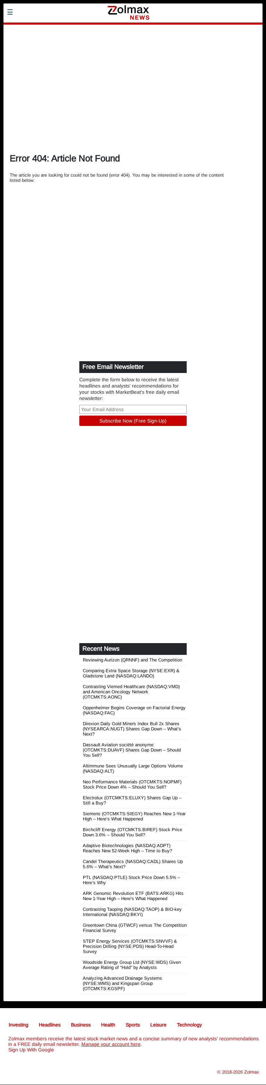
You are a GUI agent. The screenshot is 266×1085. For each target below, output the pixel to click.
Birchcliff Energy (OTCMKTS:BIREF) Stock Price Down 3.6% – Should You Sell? (132, 832)
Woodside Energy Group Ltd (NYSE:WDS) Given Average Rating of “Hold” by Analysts (132, 965)
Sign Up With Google (31, 1049)
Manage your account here (111, 1044)
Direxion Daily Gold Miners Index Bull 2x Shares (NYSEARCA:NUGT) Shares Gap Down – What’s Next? (132, 729)
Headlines (50, 1025)
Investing (18, 1025)
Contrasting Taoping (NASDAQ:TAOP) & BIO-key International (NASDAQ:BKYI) (132, 912)
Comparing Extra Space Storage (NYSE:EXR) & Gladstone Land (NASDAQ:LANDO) (131, 673)
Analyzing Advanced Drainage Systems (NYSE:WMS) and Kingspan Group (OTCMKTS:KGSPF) (122, 983)
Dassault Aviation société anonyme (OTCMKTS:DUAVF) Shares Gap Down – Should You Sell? (132, 750)
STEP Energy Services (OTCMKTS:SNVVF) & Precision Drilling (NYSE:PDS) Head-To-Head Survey (130, 946)
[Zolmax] (53, 38)
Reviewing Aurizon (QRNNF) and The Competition (132, 659)
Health (108, 1025)
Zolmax (251, 1072)
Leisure (158, 1025)
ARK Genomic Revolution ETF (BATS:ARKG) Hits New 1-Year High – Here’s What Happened (133, 896)
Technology (189, 1025)
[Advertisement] (133, 95)
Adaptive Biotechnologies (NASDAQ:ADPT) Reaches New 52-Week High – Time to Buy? (127, 848)
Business (81, 1025)
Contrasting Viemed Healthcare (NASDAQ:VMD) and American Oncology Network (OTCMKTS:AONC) (131, 692)
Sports (133, 1025)
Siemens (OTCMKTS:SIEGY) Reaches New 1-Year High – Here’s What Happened (134, 816)
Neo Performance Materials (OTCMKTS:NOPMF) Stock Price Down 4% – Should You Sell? (132, 784)
